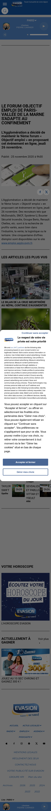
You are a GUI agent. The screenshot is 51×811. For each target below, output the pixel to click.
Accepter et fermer (25, 462)
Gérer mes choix (25, 472)
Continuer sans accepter (35, 333)
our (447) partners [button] (18, 347)
